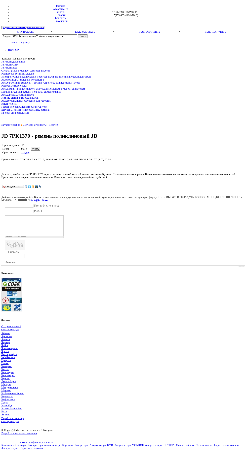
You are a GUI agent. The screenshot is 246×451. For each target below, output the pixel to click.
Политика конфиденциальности (35, 442)
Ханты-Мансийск (11, 408)
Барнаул (5, 342)
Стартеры (20, 445)
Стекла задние (204, 445)
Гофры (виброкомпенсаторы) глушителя (24, 106)
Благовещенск (9, 348)
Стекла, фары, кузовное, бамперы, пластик (25, 70)
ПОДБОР (13, 49)
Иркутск (6, 360)
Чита (4, 411)
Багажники (7, 445)
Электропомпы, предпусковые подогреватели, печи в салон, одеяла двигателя (46, 76)
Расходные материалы (14, 85)
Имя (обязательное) (46, 205)
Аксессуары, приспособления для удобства (26, 100)
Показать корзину (20, 42)
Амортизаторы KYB (101, 445)
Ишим (5, 363)
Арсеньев (6, 336)
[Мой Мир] (36, 187)
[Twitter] (29, 187)
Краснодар (7, 372)
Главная (60, 6)
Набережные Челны (12, 393)
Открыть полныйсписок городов (11, 328)
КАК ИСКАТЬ (25, 31)
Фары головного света (226, 445)
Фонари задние (10, 448)
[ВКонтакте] (26, 187)
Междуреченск (9, 387)
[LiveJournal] (40, 187)
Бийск (4, 345)
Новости (61, 15)
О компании (61, 21)
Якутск (5, 414)
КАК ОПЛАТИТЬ (149, 31)
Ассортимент (60, 9)
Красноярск (8, 375)
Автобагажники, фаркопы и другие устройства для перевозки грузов (40, 82)
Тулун (4, 402)
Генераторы (81, 445)
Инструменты (9, 103)
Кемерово (6, 366)
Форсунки (67, 445)
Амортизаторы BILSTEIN (160, 445)
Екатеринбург (9, 354)
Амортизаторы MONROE (129, 445)
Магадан (6, 384)
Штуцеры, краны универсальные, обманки (25, 109)
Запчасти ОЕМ (9, 64)
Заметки (60, 12)
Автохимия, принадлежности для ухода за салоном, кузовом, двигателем (43, 88)
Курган (5, 378)
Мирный (6, 390)
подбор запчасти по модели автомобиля (23, 27)
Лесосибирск (8, 381)
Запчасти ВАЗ (9, 67)
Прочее (53, 124)
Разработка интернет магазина (19, 433)
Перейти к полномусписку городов (12, 420)
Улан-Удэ (6, 405)
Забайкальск (8, 357)
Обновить (13, 252)
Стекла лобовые (185, 445)
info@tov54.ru (39, 200)
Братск (5, 351)
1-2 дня (25, 152)
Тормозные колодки (31, 448)
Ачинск (5, 339)
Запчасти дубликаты (13, 61)
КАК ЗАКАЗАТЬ (85, 31)
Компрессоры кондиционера (44, 445)
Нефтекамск (8, 399)
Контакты (60, 18)
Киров (5, 369)
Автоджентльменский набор (17, 94)
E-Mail (38, 211)
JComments (240, 266)
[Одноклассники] (33, 187)
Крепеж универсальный (15, 112)
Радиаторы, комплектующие (17, 73)
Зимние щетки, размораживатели (20, 97)
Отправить (11, 262)
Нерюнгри (7, 396)
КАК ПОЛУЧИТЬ (215, 31)
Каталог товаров (10, 124)
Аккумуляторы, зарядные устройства (22, 79)
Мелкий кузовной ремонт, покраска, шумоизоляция (31, 91)
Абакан (5, 333)
